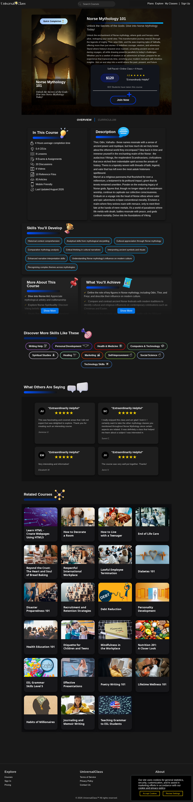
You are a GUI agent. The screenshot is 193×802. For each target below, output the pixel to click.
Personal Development (68, 346)
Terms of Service (88, 777)
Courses (9, 777)
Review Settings (173, 793)
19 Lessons (47, 671)
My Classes (171, 3)
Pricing (8, 785)
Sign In (8, 781)
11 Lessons (158, 521)
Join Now (123, 99)
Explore (159, 3)
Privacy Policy (86, 781)
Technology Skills (94, 364)
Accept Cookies (150, 793)
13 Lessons (121, 671)
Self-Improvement (118, 355)
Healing (67, 355)
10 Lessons (84, 634)
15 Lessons (47, 521)
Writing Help (36, 346)
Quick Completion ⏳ (53, 21)
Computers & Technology (145, 346)
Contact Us (85, 785)
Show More (50, 310)
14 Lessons (158, 559)
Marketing (90, 355)
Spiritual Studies (41, 355)
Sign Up (185, 3)
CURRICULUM (107, 119)
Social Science (148, 355)
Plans (150, 3)
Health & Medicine (107, 346)
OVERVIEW (84, 119)
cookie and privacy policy (151, 788)
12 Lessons (121, 521)
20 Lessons (121, 709)
